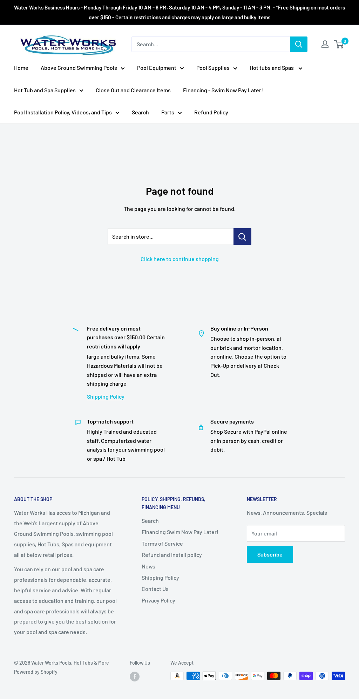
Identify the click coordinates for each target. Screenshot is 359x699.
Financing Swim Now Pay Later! (180, 531)
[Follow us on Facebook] (135, 676)
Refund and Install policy (172, 554)
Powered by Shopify (35, 672)
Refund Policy (211, 112)
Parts (167, 112)
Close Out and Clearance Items (133, 90)
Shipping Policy (105, 396)
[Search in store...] (242, 236)
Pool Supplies (213, 67)
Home (21, 67)
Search (140, 112)
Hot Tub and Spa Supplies (45, 90)
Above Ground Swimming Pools (79, 67)
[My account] (324, 44)
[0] (339, 44)
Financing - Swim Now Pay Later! (223, 90)
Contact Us (155, 588)
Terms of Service (162, 543)
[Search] (298, 44)
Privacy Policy (158, 600)
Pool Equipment (156, 67)
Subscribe (270, 554)
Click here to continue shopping (180, 258)
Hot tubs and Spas (272, 67)
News (148, 566)
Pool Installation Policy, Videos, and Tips (63, 112)
